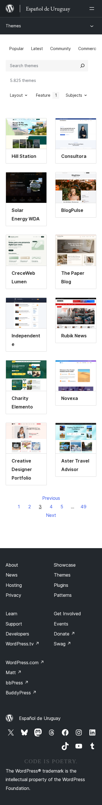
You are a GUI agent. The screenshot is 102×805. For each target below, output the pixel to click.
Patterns (63, 595)
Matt (14, 672)
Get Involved (67, 613)
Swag (62, 644)
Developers (17, 634)
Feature (46, 95)
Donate (64, 634)
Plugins (61, 585)
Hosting (14, 585)
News (12, 575)
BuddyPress (21, 692)
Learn (11, 613)
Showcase (65, 565)
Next (51, 515)
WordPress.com (25, 662)
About (12, 565)
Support (14, 624)
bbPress (17, 683)
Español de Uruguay (40, 718)
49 (83, 506)
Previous (51, 498)
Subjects (74, 95)
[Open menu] (93, 8)
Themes (13, 25)
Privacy (13, 595)
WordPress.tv (22, 644)
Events (61, 624)
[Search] (82, 65)
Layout (16, 95)
